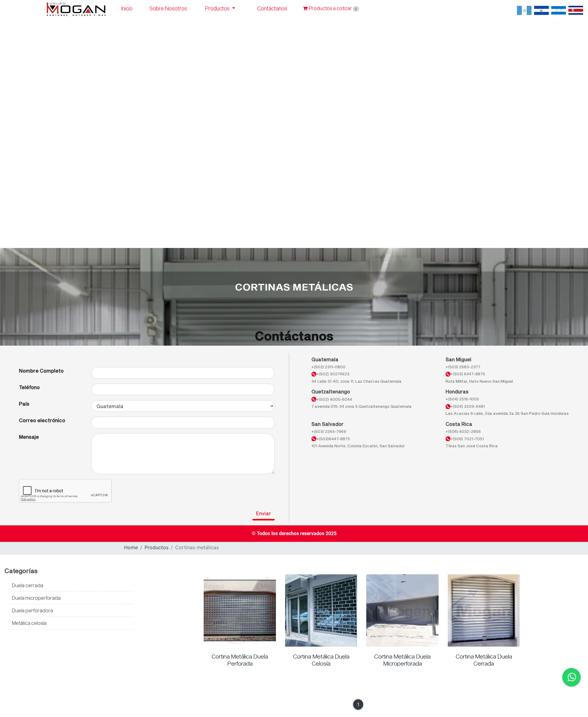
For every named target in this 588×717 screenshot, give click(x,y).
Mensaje (29, 437)
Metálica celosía (29, 623)
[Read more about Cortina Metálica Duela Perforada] (240, 610)
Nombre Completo (41, 371)
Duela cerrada (27, 585)
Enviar (263, 513)
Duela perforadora (32, 610)
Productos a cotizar (333, 8)
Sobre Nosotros (168, 8)
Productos (218, 8)
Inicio (127, 8)
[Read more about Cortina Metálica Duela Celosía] (321, 610)
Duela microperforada (36, 598)
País (24, 404)
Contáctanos (272, 8)
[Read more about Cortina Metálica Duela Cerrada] (484, 610)
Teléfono (29, 387)
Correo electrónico (42, 420)
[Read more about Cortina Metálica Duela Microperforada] (402, 610)
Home (131, 547)
